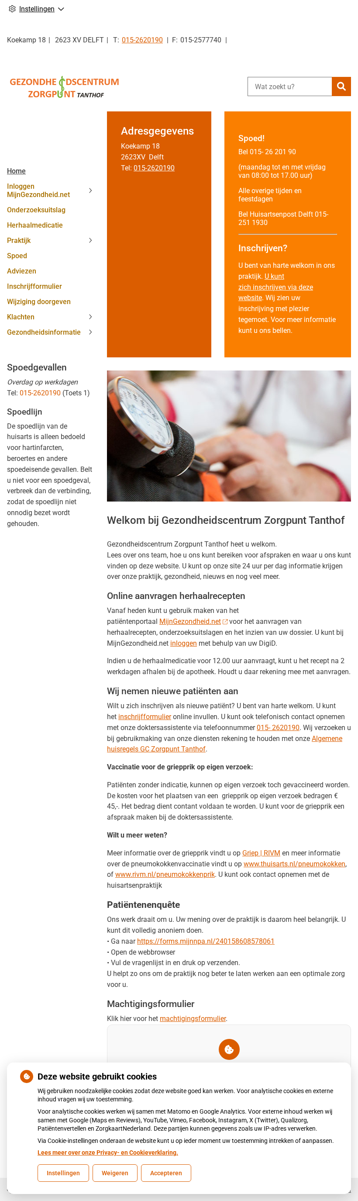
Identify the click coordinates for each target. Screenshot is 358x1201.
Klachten (20, 317)
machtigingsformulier (193, 1018)
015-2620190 (40, 393)
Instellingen (63, 1173)
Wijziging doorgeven (39, 302)
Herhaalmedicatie (35, 225)
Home (16, 171)
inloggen (183, 643)
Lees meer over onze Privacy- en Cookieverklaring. (108, 1152)
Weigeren (115, 1173)
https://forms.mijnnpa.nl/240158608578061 (206, 941)
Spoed (17, 256)
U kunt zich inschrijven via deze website (275, 287)
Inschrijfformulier (34, 286)
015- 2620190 (278, 727)
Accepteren (166, 1173)
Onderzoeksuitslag (36, 210)
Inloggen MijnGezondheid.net (38, 190)
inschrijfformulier (144, 717)
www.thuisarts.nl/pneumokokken (294, 864)
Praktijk (19, 240)
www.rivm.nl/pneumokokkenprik (165, 874)
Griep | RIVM (261, 853)
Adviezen (21, 271)
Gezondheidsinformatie (44, 332)
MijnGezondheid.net (190, 621)
